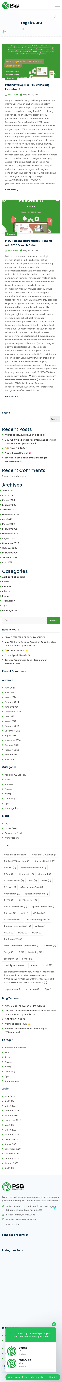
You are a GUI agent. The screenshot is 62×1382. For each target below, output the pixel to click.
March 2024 (8, 500)
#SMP (37, 932)
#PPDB (9, 900)
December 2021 (10, 533)
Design (9, 952)
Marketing (35, 952)
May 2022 (7, 519)
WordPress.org (12, 837)
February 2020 (10, 552)
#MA (32, 880)
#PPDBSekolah (28, 900)
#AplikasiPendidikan (15, 854)
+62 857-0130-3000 (26, 1219)
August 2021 (8, 538)
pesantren (11, 958)
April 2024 (7, 495)
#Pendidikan (12, 893)
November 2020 (10, 543)
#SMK (23, 932)
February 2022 (9, 528)
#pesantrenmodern (36, 893)
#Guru (9, 874)
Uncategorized (10, 610)
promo (35, 965)
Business (6, 586)
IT (21, 952)
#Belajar (10, 867)
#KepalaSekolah (14, 880)
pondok (27, 958)
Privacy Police (12, 1224)
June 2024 (7, 490)
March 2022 (8, 524)
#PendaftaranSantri (32, 887)
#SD (24, 913)
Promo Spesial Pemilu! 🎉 (18, 453)
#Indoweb (45, 874)
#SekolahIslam (13, 919)
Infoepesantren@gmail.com (20, 1214)
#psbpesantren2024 (43, 906)
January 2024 (9, 509)
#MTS (46, 880)
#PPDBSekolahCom (15, 906)
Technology (8, 600)
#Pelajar (10, 887)
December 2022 (10, 514)
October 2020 (9, 548)
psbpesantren (12, 989)
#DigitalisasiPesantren (33, 867)
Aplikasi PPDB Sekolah (13, 576)
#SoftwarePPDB (13, 939)
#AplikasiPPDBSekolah (45, 854)
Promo (5, 596)
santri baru (33, 989)
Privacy (6, 591)
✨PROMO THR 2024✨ (16, 448)
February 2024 (10, 505)
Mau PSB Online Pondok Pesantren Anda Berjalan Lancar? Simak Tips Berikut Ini (30, 441)
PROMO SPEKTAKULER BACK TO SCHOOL (25, 435)
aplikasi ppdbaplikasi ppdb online (22, 945)
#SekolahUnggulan (38, 919)
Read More (10, 189)
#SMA (9, 932)
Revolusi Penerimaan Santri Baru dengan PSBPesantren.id (26, 459)
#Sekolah (39, 913)
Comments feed (13, 833)
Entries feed (11, 828)
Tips (4, 605)
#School (10, 913)
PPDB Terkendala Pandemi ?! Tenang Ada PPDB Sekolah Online (28, 243)
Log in (7, 823)
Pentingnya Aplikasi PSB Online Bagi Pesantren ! (27, 87)
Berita (5, 581)
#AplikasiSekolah (45, 861)
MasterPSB (13, 94)
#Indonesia (26, 874)
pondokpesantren (15, 965)
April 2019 (7, 562)
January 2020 (9, 557)
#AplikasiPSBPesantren (17, 861)
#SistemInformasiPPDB (17, 926)
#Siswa (40, 926)
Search (6, 412)
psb (48, 965)
